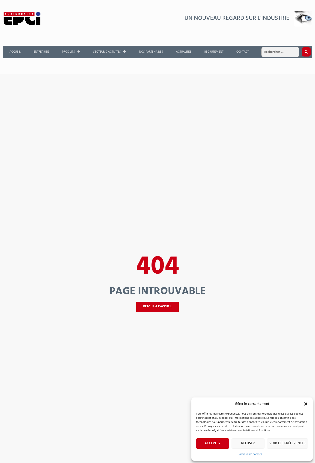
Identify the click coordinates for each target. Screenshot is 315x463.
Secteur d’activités (107, 51)
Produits (68, 51)
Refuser (248, 443)
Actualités (183, 51)
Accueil (15, 51)
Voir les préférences (287, 443)
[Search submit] (306, 52)
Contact (242, 51)
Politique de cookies (250, 454)
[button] (305, 404)
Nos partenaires (151, 51)
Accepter (212, 443)
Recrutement (213, 51)
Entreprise (41, 51)
